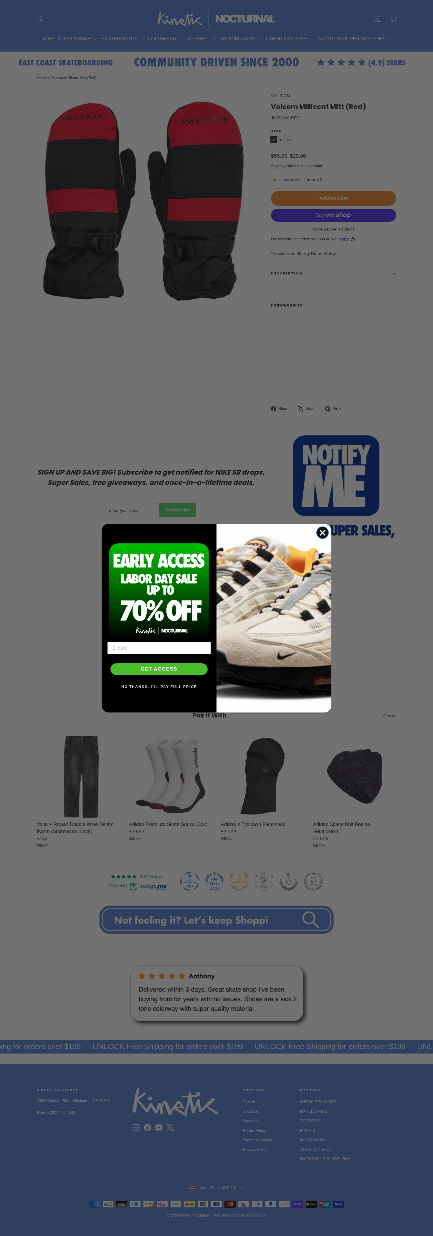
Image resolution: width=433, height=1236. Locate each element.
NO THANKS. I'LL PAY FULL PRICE (159, 687)
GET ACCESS (159, 669)
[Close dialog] (322, 533)
